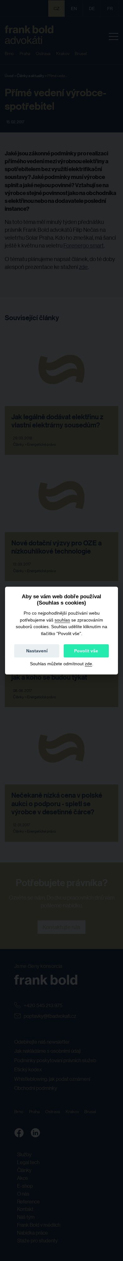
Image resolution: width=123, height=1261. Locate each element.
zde (88, 663)
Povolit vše (86, 650)
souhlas (62, 619)
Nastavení (37, 650)
